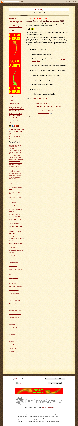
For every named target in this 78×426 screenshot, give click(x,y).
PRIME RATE (12, 247)
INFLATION (12, 100)
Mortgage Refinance (13, 344)
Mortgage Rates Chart (14, 327)
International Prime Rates (14, 320)
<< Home (30, 116)
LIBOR (10, 337)
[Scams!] (39, 393)
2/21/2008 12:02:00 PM (43, 113)
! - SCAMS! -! (13, 97)
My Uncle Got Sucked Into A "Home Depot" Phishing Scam (15, 115)
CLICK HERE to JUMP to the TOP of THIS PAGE (47, 106)
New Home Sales (14, 223)
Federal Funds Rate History (15, 331)
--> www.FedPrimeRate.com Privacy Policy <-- (47, 103)
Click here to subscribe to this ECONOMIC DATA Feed (16, 136)
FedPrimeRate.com (47, 407)
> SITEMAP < (47, 110)
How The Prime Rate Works (15, 314)
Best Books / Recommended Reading (16, 26)
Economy (39, 9)
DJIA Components (13, 266)
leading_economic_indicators (38, 98)
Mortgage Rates (12, 324)
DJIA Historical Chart (13, 262)
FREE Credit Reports (14, 303)
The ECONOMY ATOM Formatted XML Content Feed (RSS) (16, 295)
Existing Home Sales (15, 219)
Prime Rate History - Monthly (15, 310)
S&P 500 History (12, 283)
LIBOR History (12, 334)
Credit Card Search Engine (15, 300)
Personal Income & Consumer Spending (14, 215)
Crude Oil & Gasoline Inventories (15, 232)
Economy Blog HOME (15, 22)
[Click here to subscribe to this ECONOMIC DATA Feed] (16, 133)
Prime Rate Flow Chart (14, 317)
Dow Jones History (13, 259)
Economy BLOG (12, 348)
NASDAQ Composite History (15, 269)
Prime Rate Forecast (13, 255)
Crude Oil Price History (14, 290)
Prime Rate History (13, 307)
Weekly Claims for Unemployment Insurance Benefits (16, 238)
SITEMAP (12, 30)
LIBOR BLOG (12, 351)
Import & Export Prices (15, 243)
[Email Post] (50, 113)
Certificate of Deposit (15, 103)
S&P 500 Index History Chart (15, 286)
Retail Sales (12, 202)
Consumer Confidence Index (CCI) (15, 210)
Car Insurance (12, 341)
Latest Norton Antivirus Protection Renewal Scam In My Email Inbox (16, 108)
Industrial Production (15, 206)
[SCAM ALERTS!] (15, 93)
